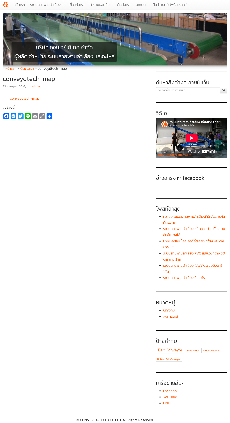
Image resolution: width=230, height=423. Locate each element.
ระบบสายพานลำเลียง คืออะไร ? (185, 277)
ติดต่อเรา (123, 4)
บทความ (141, 4)
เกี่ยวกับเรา (76, 4)
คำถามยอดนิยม (101, 4)
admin (36, 86)
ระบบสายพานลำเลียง (46, 4)
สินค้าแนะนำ (171, 316)
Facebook (171, 391)
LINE (166, 403)
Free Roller (193, 350)
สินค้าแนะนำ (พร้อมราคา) (170, 4)
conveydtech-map (24, 98)
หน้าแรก (19, 4)
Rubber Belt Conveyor (168, 359)
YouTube (170, 397)
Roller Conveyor (211, 350)
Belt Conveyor (170, 349)
